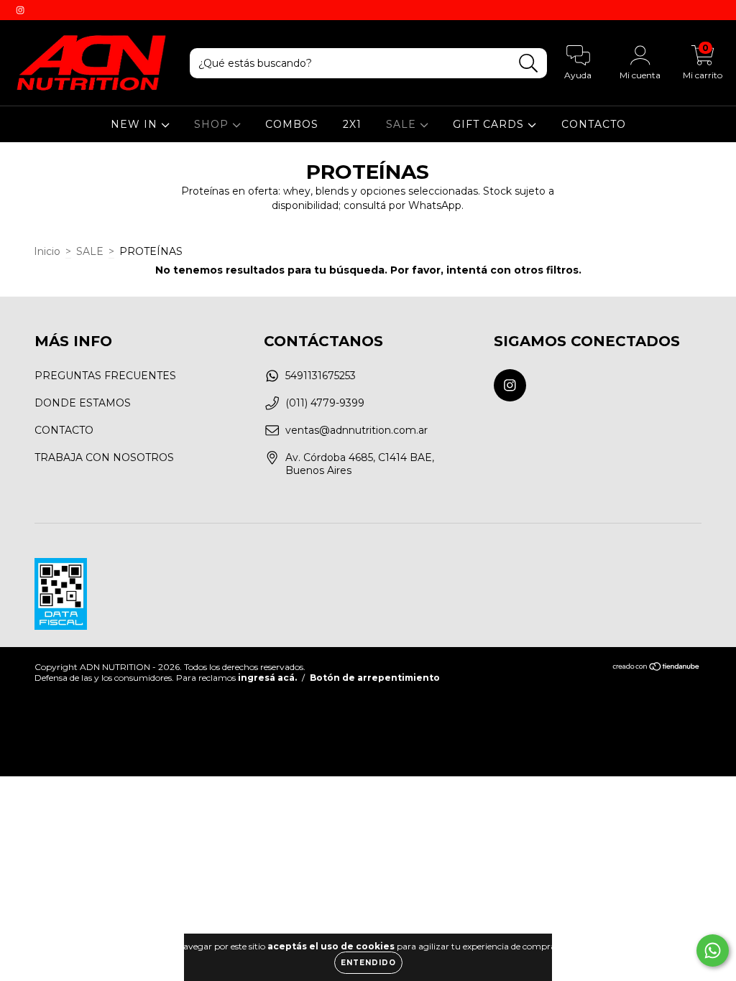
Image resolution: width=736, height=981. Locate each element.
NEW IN (136, 124)
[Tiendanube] (657, 668)
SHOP (213, 124)
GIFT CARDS (490, 124)
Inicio (47, 251)
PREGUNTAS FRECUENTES (105, 375)
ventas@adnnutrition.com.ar (356, 430)
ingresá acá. (267, 677)
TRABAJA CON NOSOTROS (104, 457)
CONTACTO (593, 124)
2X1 (352, 124)
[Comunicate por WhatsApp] (712, 950)
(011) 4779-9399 (324, 402)
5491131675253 (320, 375)
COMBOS (291, 124)
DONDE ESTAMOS (82, 402)
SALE (403, 124)
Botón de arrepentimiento (375, 677)
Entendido (368, 962)
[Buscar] (529, 63)
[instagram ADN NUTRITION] (20, 10)
